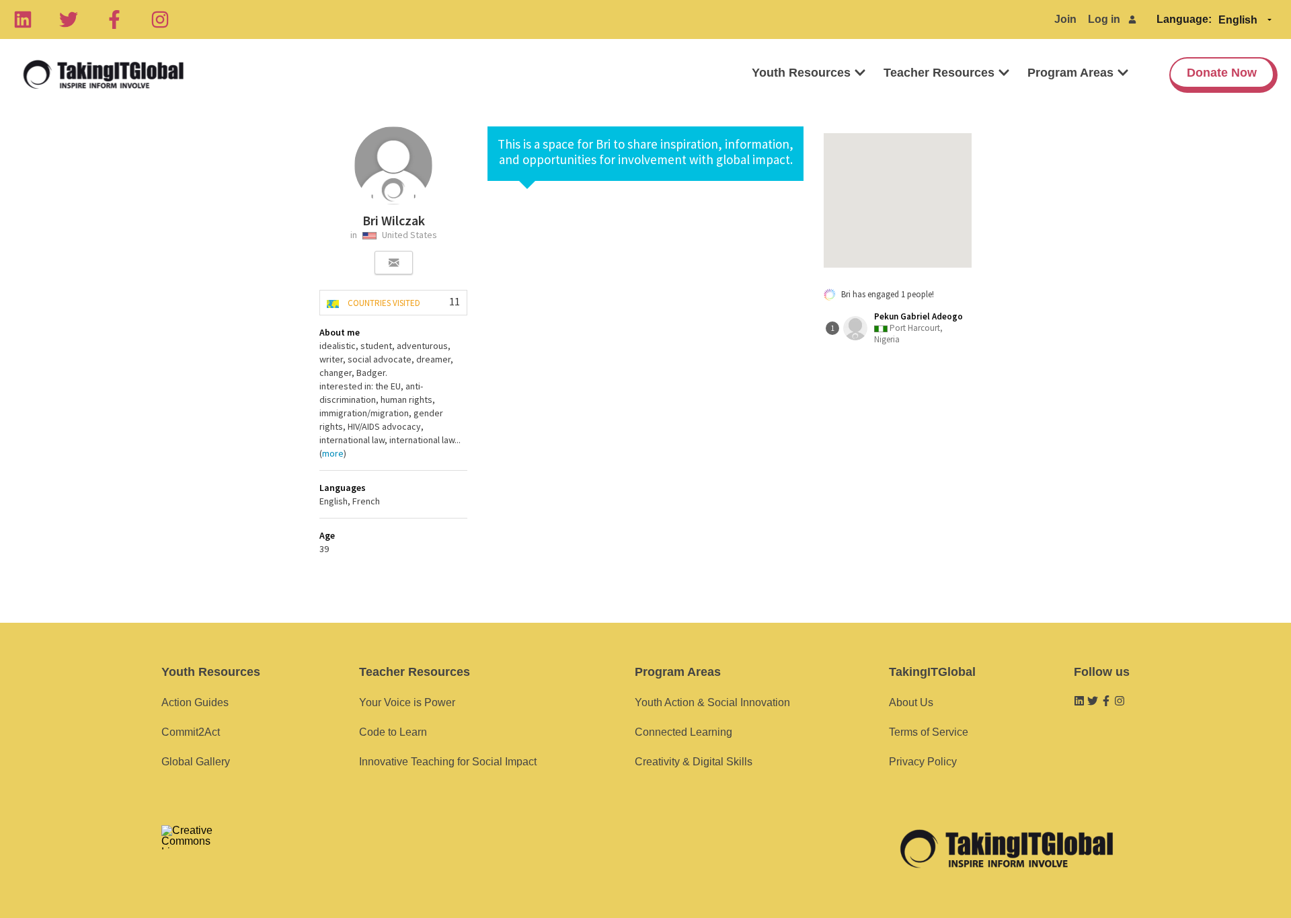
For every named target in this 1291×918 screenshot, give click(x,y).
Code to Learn (393, 732)
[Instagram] (160, 19)
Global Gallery (195, 761)
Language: (1184, 19)
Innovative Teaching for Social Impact (448, 761)
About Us (911, 702)
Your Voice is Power (407, 702)
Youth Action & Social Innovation (712, 702)
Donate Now (1222, 72)
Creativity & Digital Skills (693, 761)
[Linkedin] (22, 19)
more (333, 453)
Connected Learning (683, 732)
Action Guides (195, 702)
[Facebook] (114, 19)
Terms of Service (928, 732)
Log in (1104, 19)
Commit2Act (190, 732)
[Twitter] (68, 19)
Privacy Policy (923, 761)
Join (1065, 19)
